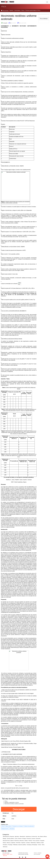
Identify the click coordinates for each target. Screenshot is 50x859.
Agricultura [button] (17, 836)
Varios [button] (43, 844)
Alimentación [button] (22, 836)
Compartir (5, 23)
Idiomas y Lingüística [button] (11, 842)
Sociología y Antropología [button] (32, 844)
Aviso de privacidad (37, 854)
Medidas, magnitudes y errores (12, 802)
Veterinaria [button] (5, 846)
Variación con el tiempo (18, 826)
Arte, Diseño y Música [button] (42, 836)
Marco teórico (8, 826)
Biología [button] (4, 838)
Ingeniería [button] (23, 842)
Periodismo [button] (5, 844)
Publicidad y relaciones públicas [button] (19, 844)
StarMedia (4, 854)
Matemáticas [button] (33, 842)
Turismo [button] (39, 844)
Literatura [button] (28, 842)
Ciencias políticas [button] (10, 838)
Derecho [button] (20, 838)
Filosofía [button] (30, 840)
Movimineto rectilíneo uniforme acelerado (14, 803)
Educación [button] (38, 838)
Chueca (11, 854)
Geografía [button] (42, 840)
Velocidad (12, 828)
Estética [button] (26, 840)
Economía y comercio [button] (31, 838)
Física (6, 801)
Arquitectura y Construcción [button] (31, 836)
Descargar (19, 809)
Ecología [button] (24, 838)
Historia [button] (4, 842)
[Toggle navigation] (47, 2)
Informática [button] (18, 842)
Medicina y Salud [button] (40, 842)
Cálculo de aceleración (29, 826)
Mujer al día (5, 855)
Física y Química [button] (36, 840)
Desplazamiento (5, 828)
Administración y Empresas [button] (8, 836)
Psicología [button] (10, 844)
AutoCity (7, 854)
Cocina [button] (16, 838)
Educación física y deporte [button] (8, 840)
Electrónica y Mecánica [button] (19, 840)
